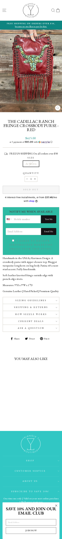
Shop (30, 460)
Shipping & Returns (31, 307)
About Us (30, 481)
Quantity (31, 173)
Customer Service (30, 471)
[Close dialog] (56, 505)
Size (31, 157)
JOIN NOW (31, 530)
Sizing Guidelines (31, 300)
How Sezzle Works (31, 314)
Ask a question (31, 328)
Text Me (49, 219)
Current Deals (31, 321)
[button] (31, 141)
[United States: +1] (9, 219)
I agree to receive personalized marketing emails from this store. (31, 244)
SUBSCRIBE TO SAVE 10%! (30, 491)
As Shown (31, 163)
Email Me (48, 231)
